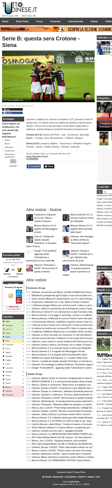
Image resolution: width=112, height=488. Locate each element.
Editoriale (103, 37)
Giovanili (102, 334)
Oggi (99, 192)
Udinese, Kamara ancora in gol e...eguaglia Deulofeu (57, 431)
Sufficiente (9, 147)
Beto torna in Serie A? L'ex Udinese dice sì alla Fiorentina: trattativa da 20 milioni (71, 312)
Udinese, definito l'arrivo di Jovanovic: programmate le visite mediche (65, 378)
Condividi (35, 166)
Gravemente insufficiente (9, 155)
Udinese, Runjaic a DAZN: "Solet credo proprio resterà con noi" (62, 447)
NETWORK (46, 477)
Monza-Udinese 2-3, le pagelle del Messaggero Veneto (46, 228)
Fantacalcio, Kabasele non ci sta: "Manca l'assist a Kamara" (45, 217)
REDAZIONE (58, 477)
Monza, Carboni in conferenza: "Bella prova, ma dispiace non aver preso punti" (70, 385)
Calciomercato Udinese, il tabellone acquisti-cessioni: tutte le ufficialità (66, 322)
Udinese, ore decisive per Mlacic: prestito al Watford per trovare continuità (67, 292)
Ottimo (7, 140)
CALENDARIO (70, 477)
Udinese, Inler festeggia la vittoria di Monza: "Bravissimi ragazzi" (81, 239)
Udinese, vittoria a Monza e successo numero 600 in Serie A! (61, 414)
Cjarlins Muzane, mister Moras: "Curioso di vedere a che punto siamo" (65, 424)
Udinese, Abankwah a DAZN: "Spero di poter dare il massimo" (62, 454)
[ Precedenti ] (13, 277)
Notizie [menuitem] (94, 21)
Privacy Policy (79, 472)
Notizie (36, 154)
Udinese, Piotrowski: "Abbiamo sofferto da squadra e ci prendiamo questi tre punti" (71, 404)
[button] (13, 161)
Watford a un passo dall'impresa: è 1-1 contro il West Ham (59, 358)
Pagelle (101, 290)
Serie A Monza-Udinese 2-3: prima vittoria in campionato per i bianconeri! (67, 427)
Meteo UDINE (13, 284)
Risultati (13, 166)
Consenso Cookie (64, 472)
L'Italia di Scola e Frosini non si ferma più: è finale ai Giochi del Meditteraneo (69, 325)
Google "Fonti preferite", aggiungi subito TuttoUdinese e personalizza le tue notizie (71, 368)
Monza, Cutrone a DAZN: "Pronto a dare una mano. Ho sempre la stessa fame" (70, 450)
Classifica (8, 317)
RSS (98, 477)
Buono (7, 144)
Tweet (50, 166)
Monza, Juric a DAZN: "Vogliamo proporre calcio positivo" (59, 441)
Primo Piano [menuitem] (22, 21)
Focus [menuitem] (39, 21)
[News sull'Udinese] (19, 8)
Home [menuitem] (5, 21)
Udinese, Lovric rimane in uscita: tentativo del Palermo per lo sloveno (65, 341)
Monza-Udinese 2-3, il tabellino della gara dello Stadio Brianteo (62, 417)
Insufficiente (9, 151)
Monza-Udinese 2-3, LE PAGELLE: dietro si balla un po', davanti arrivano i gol (69, 421)
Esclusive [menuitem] (55, 21)
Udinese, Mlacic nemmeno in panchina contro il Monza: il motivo (63, 457)
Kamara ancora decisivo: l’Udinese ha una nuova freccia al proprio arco (66, 338)
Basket (101, 312)
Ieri (105, 192)
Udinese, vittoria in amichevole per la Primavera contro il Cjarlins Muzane (67, 308)
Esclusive (103, 268)
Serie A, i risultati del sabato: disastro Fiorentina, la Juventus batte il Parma (68, 361)
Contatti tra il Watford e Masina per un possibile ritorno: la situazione (64, 331)
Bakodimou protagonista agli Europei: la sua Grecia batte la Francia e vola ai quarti (72, 295)
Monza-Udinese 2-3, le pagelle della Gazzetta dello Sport (81, 228)
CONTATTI (82, 477)
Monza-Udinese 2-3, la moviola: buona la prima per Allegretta (82, 217)
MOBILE (91, 477)
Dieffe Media (74, 482)
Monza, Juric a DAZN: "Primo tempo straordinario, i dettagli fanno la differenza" (70, 408)
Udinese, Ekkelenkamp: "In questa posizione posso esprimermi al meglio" (67, 401)
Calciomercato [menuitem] (75, 21)
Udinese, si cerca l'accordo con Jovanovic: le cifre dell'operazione (63, 335)
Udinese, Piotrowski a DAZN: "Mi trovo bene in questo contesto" (46, 268)
